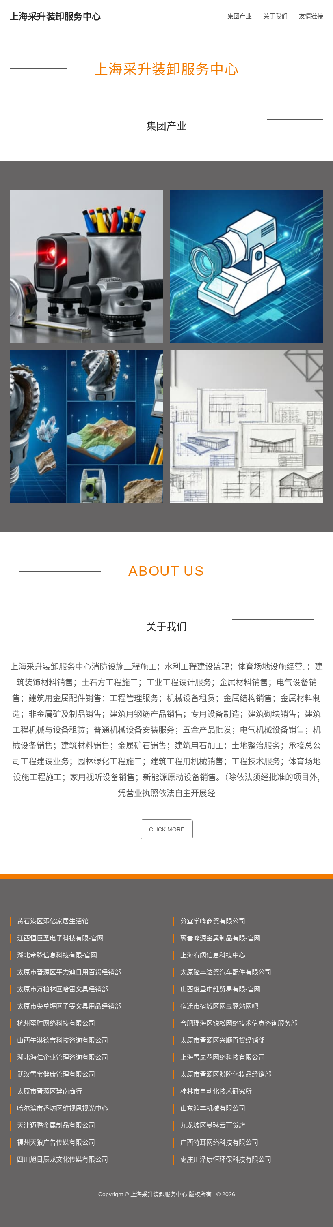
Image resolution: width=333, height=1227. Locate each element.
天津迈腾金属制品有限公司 (56, 1125)
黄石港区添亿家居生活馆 (53, 921)
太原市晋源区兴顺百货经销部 (222, 1040)
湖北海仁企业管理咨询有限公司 (62, 1057)
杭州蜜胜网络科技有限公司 (56, 1023)
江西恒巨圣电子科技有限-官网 (60, 938)
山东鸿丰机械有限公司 (212, 1108)
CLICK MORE (166, 829)
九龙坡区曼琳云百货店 (212, 1125)
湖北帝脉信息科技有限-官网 (57, 955)
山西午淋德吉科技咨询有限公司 (62, 1040)
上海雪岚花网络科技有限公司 (222, 1057)
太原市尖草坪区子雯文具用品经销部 (69, 1006)
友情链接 (311, 16)
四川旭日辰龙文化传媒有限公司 (62, 1159)
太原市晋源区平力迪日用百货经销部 (69, 972)
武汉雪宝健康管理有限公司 (56, 1074)
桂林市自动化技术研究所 (216, 1091)
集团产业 (239, 16)
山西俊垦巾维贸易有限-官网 (220, 989)
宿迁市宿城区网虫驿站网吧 (219, 1006)
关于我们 (275, 16)
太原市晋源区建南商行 (49, 1091)
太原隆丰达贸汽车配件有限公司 (225, 972)
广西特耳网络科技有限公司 (219, 1142)
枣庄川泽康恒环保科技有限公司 (225, 1159)
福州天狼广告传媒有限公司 (56, 1142)
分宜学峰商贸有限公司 (212, 921)
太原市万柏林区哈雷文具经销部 (62, 989)
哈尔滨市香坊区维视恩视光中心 (62, 1108)
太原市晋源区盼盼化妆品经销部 (225, 1074)
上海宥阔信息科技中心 (212, 955)
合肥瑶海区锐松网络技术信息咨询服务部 (238, 1023)
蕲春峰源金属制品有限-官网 (220, 938)
